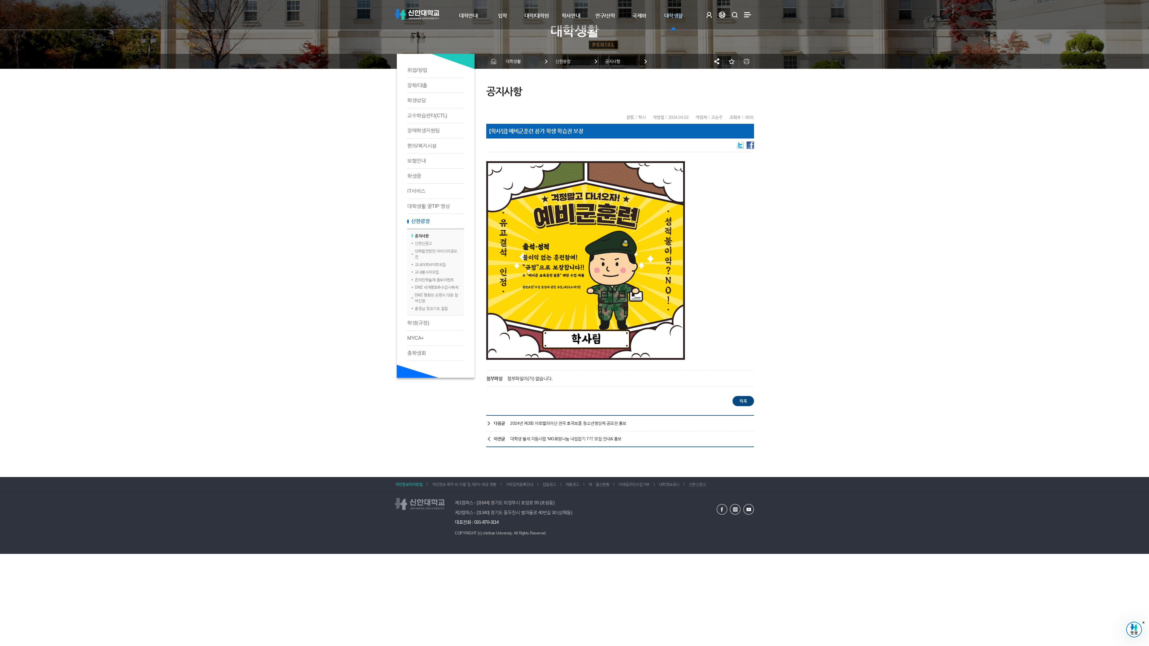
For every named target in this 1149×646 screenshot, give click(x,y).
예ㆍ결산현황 (599, 484)
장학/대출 (417, 85)
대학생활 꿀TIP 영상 (428, 206)
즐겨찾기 (731, 61)
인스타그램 (735, 509)
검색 (734, 14)
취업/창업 (417, 70)
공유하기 (716, 61)
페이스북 (722, 509)
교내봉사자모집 (427, 272)
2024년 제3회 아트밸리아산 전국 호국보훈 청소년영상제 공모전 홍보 (568, 423)
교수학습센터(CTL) (427, 115)
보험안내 (416, 161)
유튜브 (748, 509)
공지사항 (421, 236)
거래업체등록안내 (519, 484)
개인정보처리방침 (408, 484)
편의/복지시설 (422, 146)
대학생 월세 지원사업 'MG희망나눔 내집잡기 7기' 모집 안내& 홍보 (565, 438)
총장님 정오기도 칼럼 (431, 308)
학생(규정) (418, 323)
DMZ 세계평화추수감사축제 (436, 287)
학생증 (414, 176)
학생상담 (416, 100)
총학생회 (416, 353)
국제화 (639, 16)
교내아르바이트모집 (430, 264)
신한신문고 (423, 243)
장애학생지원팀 (423, 130)
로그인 (709, 14)
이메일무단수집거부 (634, 484)
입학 (502, 16)
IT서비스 (416, 191)
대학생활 (673, 16)
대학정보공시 (669, 484)
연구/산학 (605, 16)
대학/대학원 (537, 16)
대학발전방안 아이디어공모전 (436, 254)
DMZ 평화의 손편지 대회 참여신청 (436, 298)
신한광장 (420, 221)
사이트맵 (747, 14)
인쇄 (746, 61)
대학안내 (468, 16)
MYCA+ (415, 338)
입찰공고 (549, 484)
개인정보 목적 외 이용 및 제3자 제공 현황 (464, 484)
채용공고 (572, 484)
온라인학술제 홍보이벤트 (434, 280)
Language (721, 14)
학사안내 (571, 16)
